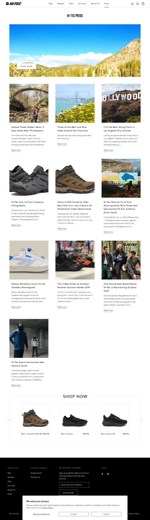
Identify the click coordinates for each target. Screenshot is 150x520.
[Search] (138, 3)
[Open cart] (143, 3)
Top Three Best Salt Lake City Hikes (39, 59)
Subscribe (68, 493)
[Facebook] (102, 473)
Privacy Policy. (47, 508)
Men (51, 3)
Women (61, 3)
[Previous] (9, 420)
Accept (74, 514)
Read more (27, 66)
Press (106, 3)
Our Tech (82, 3)
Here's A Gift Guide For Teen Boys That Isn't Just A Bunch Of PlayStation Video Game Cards (75, 205)
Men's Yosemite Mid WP (31, 433)
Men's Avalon (67, 433)
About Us (95, 3)
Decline (106, 514)
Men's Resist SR (108, 433)
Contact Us (35, 477)
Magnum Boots (133, 514)
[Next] (140, 420)
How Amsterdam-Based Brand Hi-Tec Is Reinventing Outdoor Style (120, 287)
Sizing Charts (36, 473)
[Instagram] (108, 473)
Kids (71, 3)
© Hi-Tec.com (14, 514)
